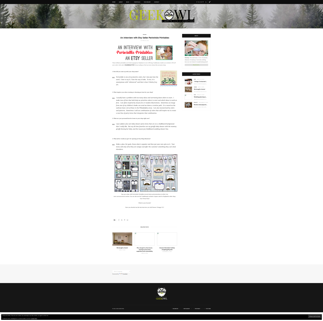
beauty (196, 102)
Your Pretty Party (144, 198)
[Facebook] (119, 220)
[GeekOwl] (161, 16)
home (195, 86)
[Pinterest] (124, 220)
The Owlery (147, 2)
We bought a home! (122, 248)
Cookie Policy (34, 318)
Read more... (196, 65)
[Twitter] (121, 220)
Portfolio (137, 2)
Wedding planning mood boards (203, 97)
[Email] (127, 220)
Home (113, 2)
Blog (127, 2)
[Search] (206, 2)
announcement (121, 196)
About (121, 2)
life (195, 79)
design (144, 34)
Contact (156, 2)
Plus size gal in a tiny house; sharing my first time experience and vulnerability (145, 249)
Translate (125, 274)
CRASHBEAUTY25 (129, 65)
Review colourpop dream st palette (204, 104)
